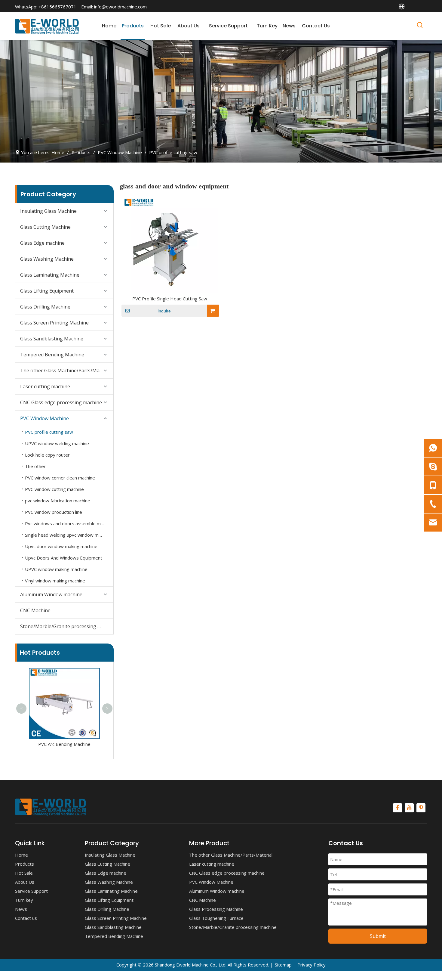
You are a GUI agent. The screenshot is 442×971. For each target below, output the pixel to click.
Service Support (31, 891)
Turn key (24, 900)
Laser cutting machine (45, 386)
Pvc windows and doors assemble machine (69, 523)
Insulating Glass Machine (48, 211)
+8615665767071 (57, 7)
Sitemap (283, 965)
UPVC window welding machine (57, 443)
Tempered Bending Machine (52, 354)
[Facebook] (397, 807)
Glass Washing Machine (47, 259)
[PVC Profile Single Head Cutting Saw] (169, 243)
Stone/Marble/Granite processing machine (66, 626)
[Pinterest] (420, 807)
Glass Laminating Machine (49, 274)
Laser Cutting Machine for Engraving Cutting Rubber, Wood (67, 680)
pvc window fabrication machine (57, 501)
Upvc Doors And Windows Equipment (63, 558)
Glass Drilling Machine (45, 306)
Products (24, 864)
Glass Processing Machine (216, 909)
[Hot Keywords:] (420, 26)
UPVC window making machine (56, 569)
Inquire (164, 311)
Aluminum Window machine (51, 594)
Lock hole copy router (47, 455)
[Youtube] (409, 807)
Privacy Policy (311, 965)
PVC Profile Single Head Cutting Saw (169, 299)
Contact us (26, 918)
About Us (24, 882)
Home (21, 855)
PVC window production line (53, 512)
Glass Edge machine (42, 243)
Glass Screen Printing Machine (54, 322)
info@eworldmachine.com (120, 7)
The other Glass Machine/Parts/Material (65, 370)
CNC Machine (35, 610)
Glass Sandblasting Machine (51, 338)
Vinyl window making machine (55, 581)
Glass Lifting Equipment (47, 290)
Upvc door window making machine (61, 546)
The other (35, 466)
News (21, 909)
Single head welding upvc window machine (68, 535)
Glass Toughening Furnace (216, 918)
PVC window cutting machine (54, 489)
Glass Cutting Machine (45, 227)
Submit (378, 936)
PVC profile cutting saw (49, 432)
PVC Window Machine (44, 418)
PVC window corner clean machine (60, 478)
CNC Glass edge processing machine (61, 402)
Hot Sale (24, 873)
